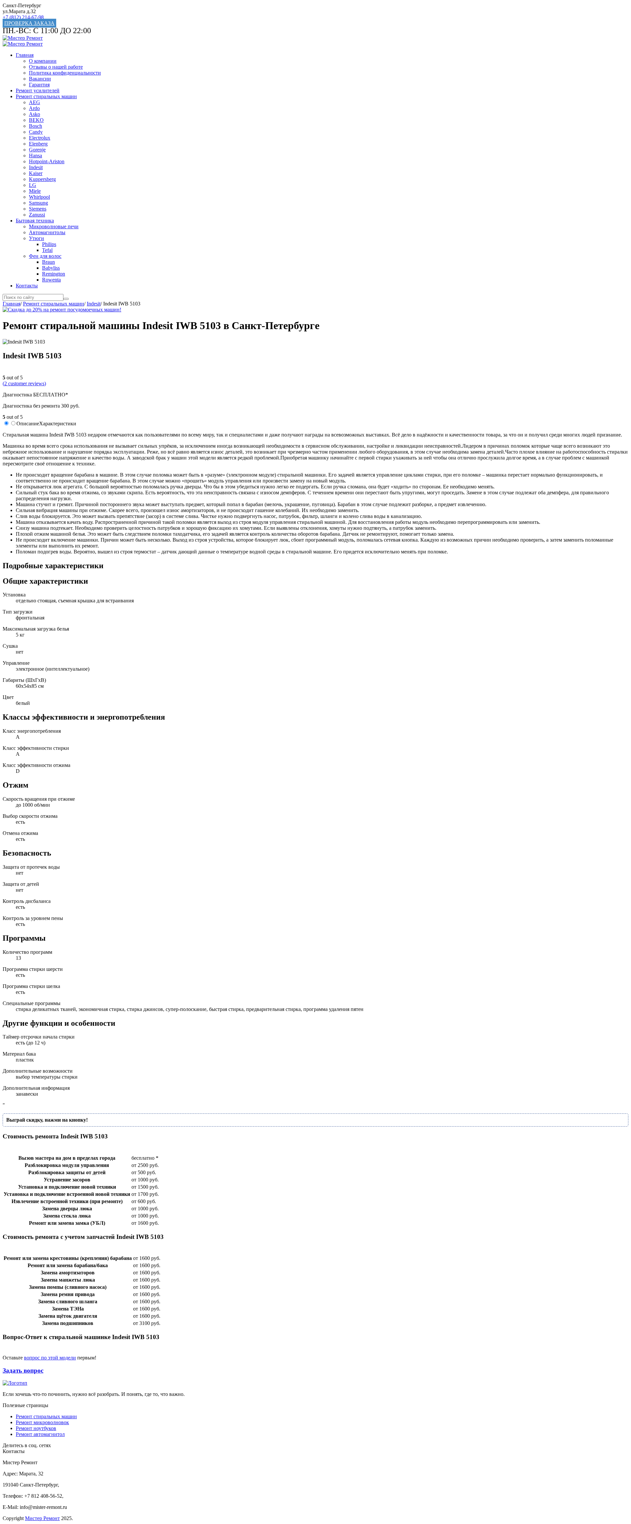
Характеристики (57, 423)
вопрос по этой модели (50, 1357)
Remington (53, 274)
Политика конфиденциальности (65, 73)
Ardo (34, 108)
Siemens (37, 209)
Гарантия (39, 84)
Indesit (36, 167)
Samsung (38, 203)
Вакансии (40, 78)
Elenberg (38, 143)
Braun (48, 262)
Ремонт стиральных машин (46, 96)
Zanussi (37, 214)
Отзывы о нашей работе (56, 67)
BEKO (36, 120)
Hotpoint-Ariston (46, 161)
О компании (43, 61)
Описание (27, 423)
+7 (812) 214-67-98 (23, 17)
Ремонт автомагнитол (40, 1434)
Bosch (35, 126)
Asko (34, 114)
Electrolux (39, 138)
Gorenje (37, 149)
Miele (35, 191)
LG (32, 185)
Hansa (35, 155)
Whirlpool (39, 197)
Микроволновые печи (54, 226)
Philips (49, 244)
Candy (36, 132)
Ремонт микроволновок (42, 1422)
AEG (34, 102)
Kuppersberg (42, 179)
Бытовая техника (35, 220)
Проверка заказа (29, 23)
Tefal (47, 250)
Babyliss (51, 268)
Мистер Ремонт (42, 1518)
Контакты (27, 285)
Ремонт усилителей (37, 90)
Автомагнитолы (47, 232)
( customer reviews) (24, 383)
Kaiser (35, 173)
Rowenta (51, 279)
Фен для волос (45, 256)
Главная (25, 55)
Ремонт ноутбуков (36, 1428)
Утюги (36, 238)
